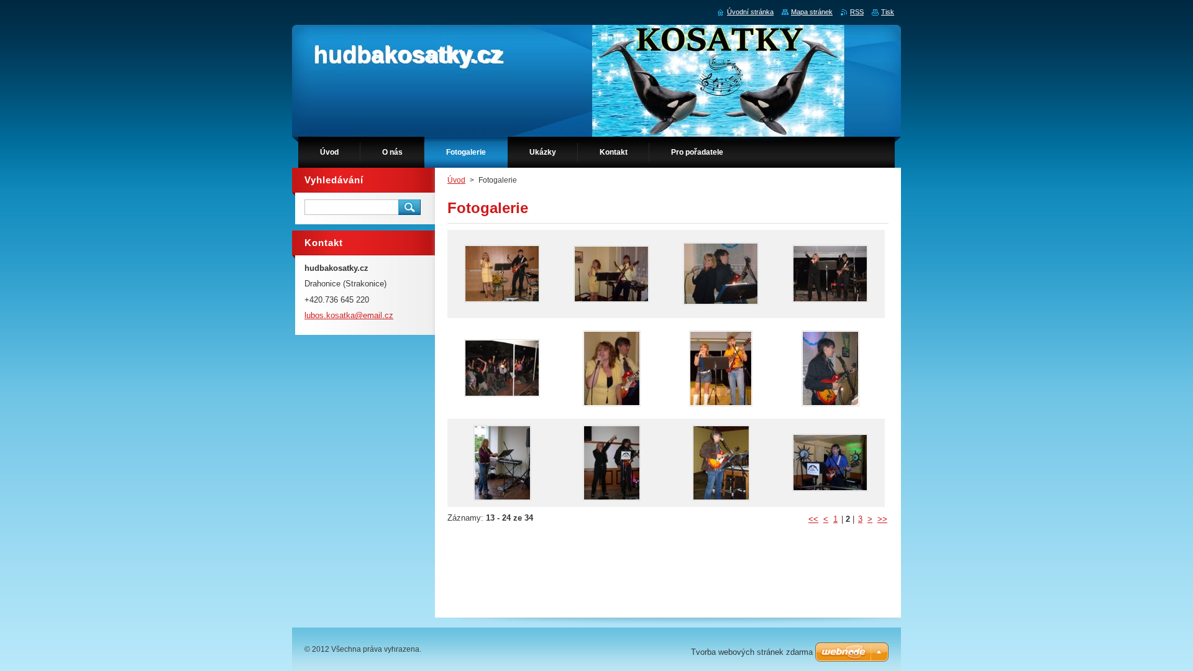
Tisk (887, 12)
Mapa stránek (812, 12)
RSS (857, 12)
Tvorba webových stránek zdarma (752, 652)
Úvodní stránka (750, 12)
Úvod (456, 180)
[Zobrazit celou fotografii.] (502, 274)
